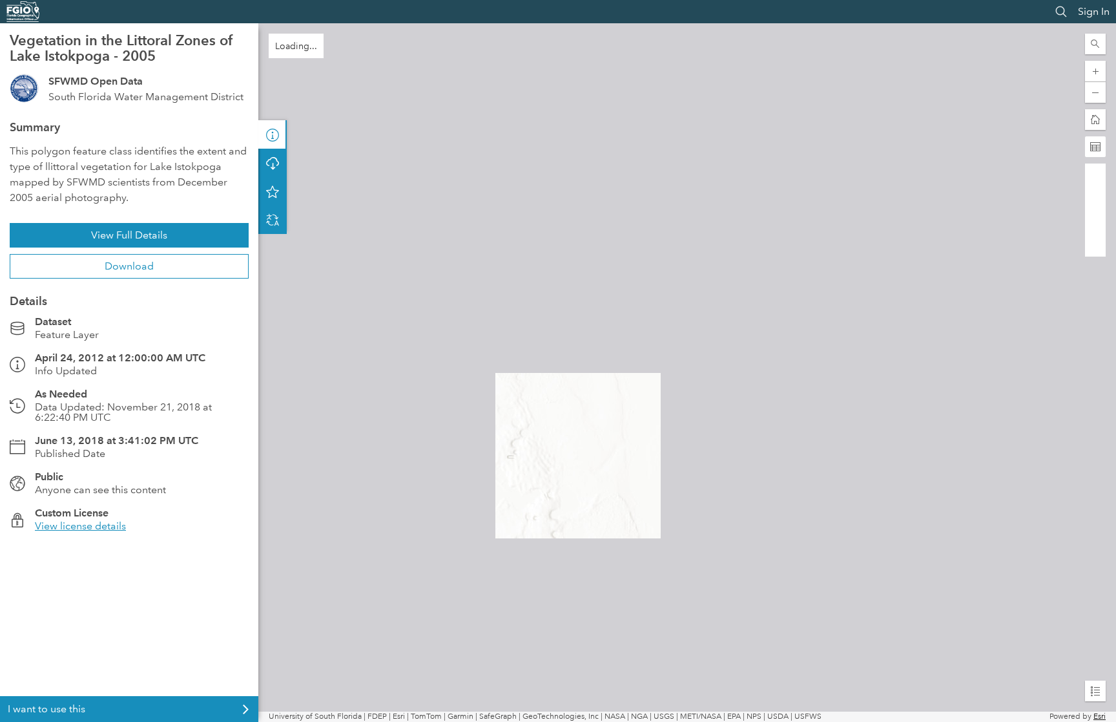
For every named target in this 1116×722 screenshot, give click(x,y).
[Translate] (272, 248)
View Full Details (129, 235)
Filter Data (272, 163)
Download (129, 266)
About (272, 134)
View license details (80, 526)
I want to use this (46, 709)
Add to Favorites (272, 220)
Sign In (1094, 11)
